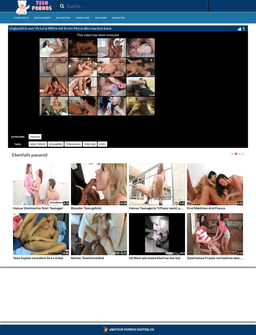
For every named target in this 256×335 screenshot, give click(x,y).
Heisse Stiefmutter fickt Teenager (38, 208)
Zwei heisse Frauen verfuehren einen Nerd (218, 258)
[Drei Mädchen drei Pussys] (215, 184)
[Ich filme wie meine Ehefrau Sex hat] (157, 234)
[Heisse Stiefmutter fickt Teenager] (41, 184)
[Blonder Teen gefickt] (99, 184)
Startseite (21, 17)
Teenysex (90, 144)
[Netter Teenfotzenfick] (99, 234)
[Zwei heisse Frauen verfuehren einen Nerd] (215, 234)
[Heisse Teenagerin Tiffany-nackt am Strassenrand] (157, 184)
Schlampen (55, 144)
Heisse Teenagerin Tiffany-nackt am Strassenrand (166, 208)
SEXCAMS (101, 17)
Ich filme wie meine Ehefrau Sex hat (154, 258)
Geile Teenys (38, 144)
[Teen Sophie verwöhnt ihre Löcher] (41, 234)
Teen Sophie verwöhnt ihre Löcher (38, 258)
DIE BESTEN (63, 17)
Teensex (35, 136)
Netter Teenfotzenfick (87, 258)
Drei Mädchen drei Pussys (206, 208)
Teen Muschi (73, 144)
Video (102, 144)
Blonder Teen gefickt (86, 208)
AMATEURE (83, 17)
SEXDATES (118, 17)
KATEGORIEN (42, 17)
